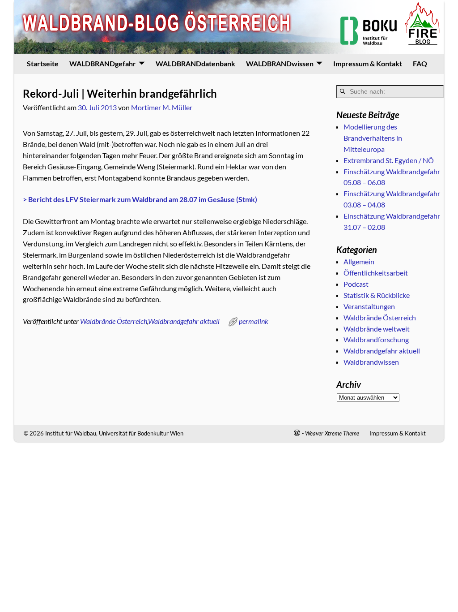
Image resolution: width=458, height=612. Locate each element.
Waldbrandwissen (371, 362)
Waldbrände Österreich (113, 321)
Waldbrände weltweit (377, 328)
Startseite (43, 63)
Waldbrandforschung (376, 339)
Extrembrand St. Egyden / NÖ (389, 160)
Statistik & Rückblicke (377, 295)
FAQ (420, 63)
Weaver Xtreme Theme (332, 433)
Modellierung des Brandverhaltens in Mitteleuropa (373, 137)
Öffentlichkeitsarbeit (376, 272)
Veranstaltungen (369, 306)
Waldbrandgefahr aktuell (184, 321)
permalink (253, 321)
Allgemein (359, 261)
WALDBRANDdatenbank (195, 63)
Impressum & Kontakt (367, 63)
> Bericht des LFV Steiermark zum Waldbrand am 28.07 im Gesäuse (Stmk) (140, 199)
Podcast (356, 284)
